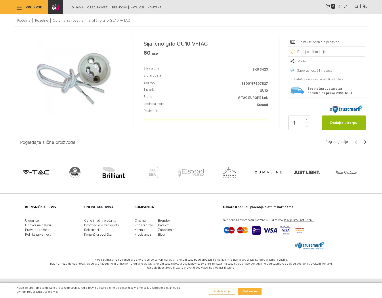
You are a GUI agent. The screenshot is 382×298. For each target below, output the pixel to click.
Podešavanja (222, 291)
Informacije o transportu (101, 225)
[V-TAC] (36, 172)
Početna (23, 20)
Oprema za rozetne (68, 20)
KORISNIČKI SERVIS (40, 207)
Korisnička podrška (98, 234)
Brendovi (119, 7)
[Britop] (229, 172)
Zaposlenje (166, 230)
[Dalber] (152, 172)
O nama (77, 7)
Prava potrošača (37, 230)
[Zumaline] (268, 172)
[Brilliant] (113, 172)
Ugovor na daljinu (38, 225)
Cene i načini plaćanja (100, 220)
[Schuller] (75, 172)
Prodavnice (143, 234)
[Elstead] (191, 172)
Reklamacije (92, 230)
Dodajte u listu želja (311, 52)
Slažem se (250, 291)
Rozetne (41, 20)
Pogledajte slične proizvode (47, 142)
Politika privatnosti (38, 234)
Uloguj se (32, 220)
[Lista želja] (340, 6)
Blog (161, 234)
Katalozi (137, 7)
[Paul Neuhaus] (345, 172)
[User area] (346, 6)
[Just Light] (307, 172)
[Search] (357, 6)
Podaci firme (144, 225)
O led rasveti (97, 7)
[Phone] (365, 6)
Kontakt (154, 7)
